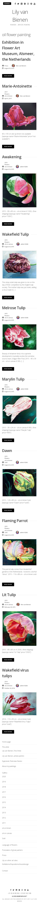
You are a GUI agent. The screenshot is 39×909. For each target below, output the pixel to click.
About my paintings (9, 766)
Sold (6, 462)
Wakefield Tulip (15, 234)
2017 (6, 92)
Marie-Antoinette (17, 86)
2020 (4, 776)
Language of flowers (9, 845)
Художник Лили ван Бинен (12, 761)
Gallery (4, 773)
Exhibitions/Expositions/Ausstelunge (15, 864)
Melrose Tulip (13, 307)
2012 (4, 818)
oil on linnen (8, 96)
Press (6, 66)
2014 (6, 681)
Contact (5, 871)
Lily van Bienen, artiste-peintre (13, 756)
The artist (5, 747)
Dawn (7, 450)
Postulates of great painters (12, 850)
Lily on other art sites (10, 860)
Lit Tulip (9, 594)
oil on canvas (9, 244)
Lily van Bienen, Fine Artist (11, 751)
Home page (6, 742)
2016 (4, 797)
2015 (6, 162)
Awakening (11, 156)
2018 (4, 787)
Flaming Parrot (15, 520)
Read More (8, 76)
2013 (4, 812)
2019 (4, 782)
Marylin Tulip (13, 379)
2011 (4, 823)
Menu (8, 3)
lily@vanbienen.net (19, 896)
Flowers (7, 94)
